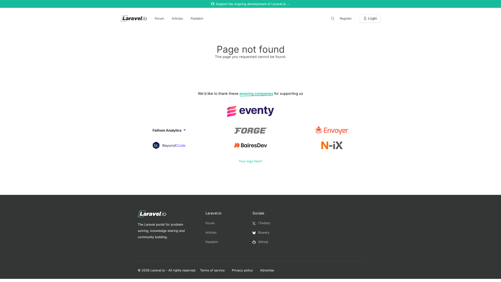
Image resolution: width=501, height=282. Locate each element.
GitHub (262, 242)
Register (346, 18)
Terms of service (213, 270)
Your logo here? (250, 161)
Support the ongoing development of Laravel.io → (253, 4)
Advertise (267, 270)
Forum (159, 18)
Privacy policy (243, 270)
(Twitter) (263, 223)
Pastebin (197, 18)
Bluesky (263, 232)
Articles (177, 18)
